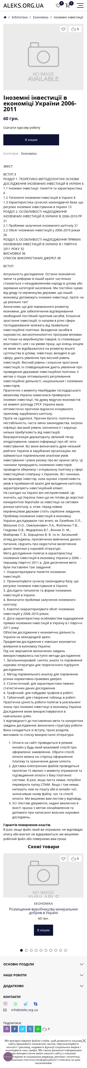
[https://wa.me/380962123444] (16, 1005)
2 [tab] (26, 950)
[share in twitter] (30, 1029)
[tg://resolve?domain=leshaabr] (26, 1005)
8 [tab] (55, 950)
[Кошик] (67, 5)
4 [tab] (36, 950)
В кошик (31, 140)
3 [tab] (31, 950)
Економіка (40, 17)
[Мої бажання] (58, 5)
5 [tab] (41, 950)
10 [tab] (65, 950)
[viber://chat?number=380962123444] (6, 1005)
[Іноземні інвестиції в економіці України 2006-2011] (43, 57)
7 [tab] (51, 950)
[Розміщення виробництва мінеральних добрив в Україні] (43, 875)
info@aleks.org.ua (24, 1009)
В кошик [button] (43, 930)
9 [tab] (60, 950)
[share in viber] (6, 1029)
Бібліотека (20, 17)
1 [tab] (21, 950)
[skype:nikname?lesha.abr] (36, 1005)
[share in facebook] (14, 1029)
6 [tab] (46, 950)
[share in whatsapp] (38, 1029)
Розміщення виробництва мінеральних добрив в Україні (43, 910)
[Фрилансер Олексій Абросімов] (23, 5)
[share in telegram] (22, 1029)
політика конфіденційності (41, 1060)
